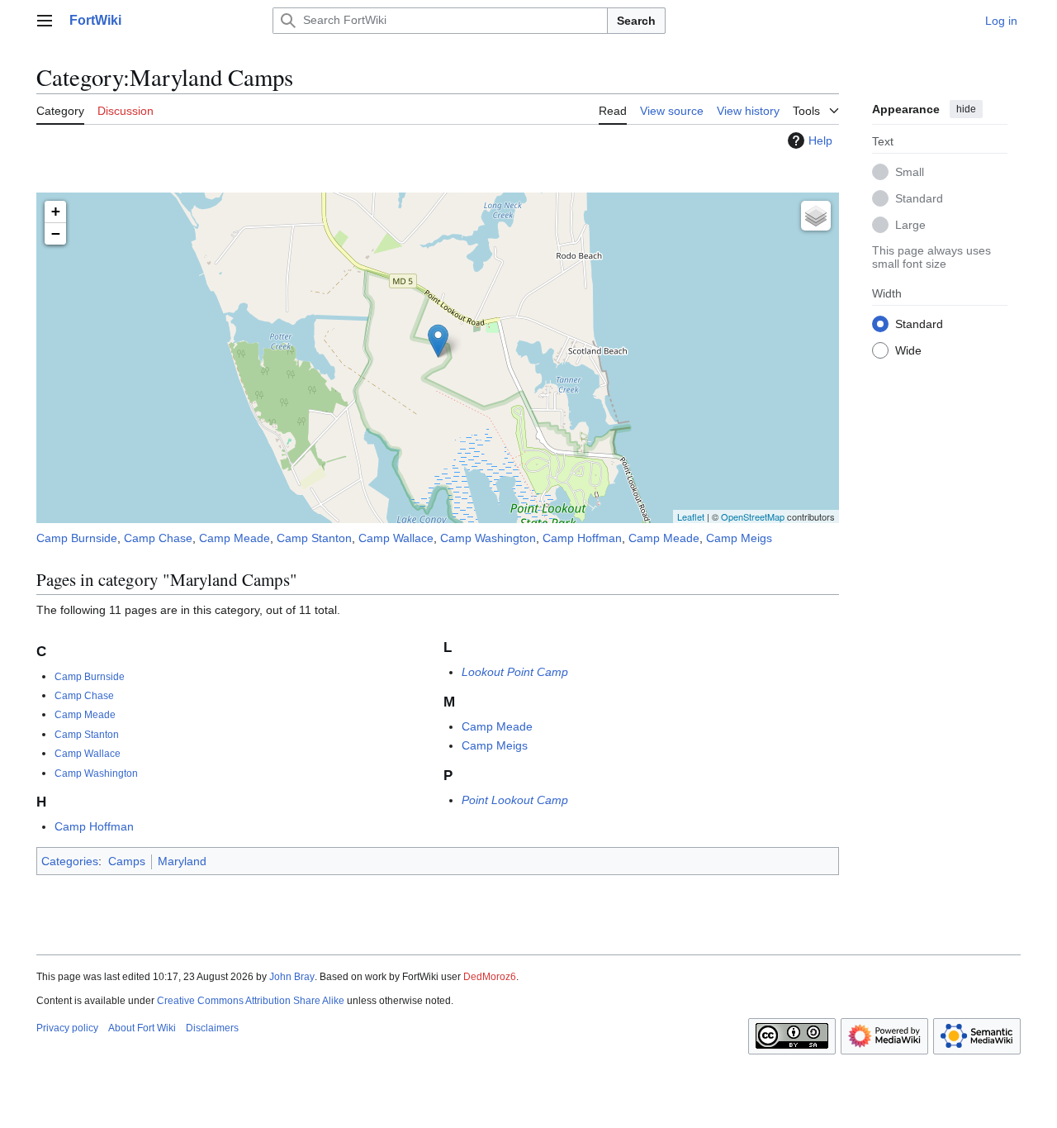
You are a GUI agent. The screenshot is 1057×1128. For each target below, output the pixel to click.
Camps (126, 861)
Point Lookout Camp (515, 800)
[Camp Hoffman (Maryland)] (438, 341)
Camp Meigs (739, 538)
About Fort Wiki (142, 1028)
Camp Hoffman (582, 538)
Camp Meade (234, 538)
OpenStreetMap (752, 516)
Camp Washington (488, 538)
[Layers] (816, 216)
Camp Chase (158, 538)
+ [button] (55, 211)
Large (910, 224)
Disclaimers (212, 1028)
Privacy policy (67, 1028)
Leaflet (690, 516)
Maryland (182, 861)
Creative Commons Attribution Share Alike (250, 1001)
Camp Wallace (396, 538)
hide (966, 109)
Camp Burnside (76, 538)
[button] (44, 20)
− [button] (55, 233)
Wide (908, 349)
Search (636, 20)
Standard (919, 197)
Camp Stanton (314, 538)
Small (909, 171)
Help (820, 140)
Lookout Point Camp (515, 671)
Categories (69, 861)
